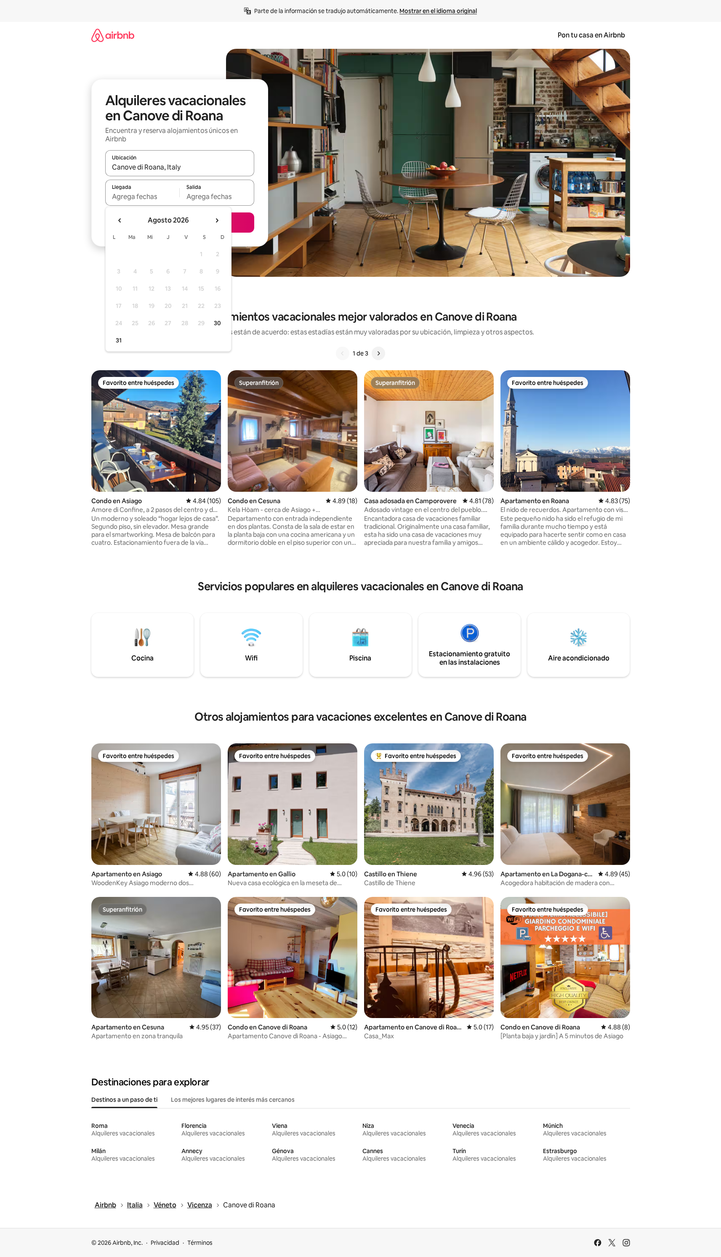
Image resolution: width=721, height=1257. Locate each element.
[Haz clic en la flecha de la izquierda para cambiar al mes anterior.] (119, 220)
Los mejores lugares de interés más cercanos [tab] (233, 1099)
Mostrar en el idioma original (438, 11)
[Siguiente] (378, 353)
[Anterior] (342, 353)
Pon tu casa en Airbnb (591, 35)
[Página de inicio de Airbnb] (112, 35)
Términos (200, 1242)
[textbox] (142, 196)
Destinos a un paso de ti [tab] (124, 1099)
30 (217, 323)
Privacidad (165, 1242)
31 (119, 340)
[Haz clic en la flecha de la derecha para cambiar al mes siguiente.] (216, 220)
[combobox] (179, 167)
